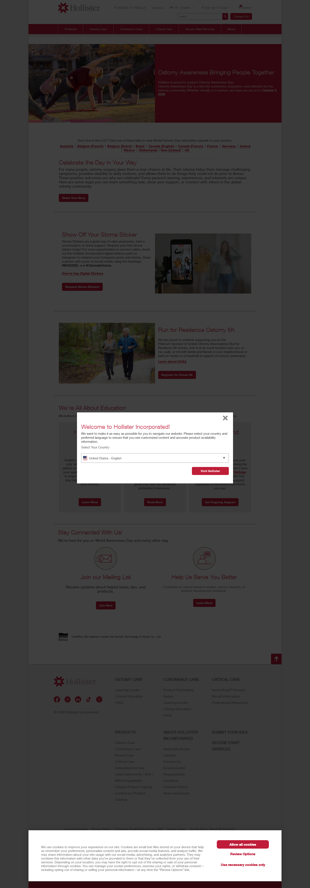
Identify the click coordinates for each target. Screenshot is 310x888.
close (225, 418)
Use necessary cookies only (243, 865)
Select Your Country (95, 447)
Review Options (242, 854)
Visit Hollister (210, 471)
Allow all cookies (242, 844)
